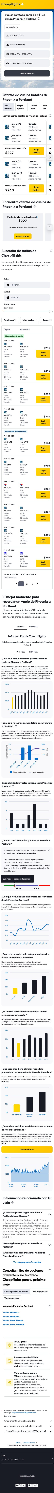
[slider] (51, 311)
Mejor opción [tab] (20, 107)
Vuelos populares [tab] (40, 1291)
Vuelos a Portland (11, 1316)
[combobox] (12, 27)
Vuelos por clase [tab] (11, 1298)
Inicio (18, 1443)
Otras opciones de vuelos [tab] (16, 1291)
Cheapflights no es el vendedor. (19, 1421)
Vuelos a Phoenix (11, 1312)
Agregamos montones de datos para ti (23, 1426)
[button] (39, 19)
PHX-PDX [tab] (33, 626)
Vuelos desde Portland (13, 1324)
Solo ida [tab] (45, 107)
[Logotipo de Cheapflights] (10, 4)
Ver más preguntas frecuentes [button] (27, 1262)
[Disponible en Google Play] (20, 1486)
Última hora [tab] (34, 107)
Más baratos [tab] (8, 107)
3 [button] (32, 583)
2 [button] (27, 583)
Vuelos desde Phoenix (13, 1320)
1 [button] (21, 583)
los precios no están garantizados (24, 1413)
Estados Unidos (29, 1443)
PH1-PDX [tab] (21, 626)
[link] (23, 236)
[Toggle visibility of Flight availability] (18, 772)
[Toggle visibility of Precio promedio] (36, 772)
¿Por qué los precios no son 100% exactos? (25, 1431)
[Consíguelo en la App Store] (33, 1486)
